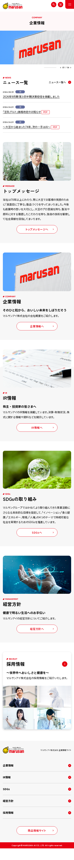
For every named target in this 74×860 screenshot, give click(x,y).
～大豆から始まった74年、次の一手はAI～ (26, 127)
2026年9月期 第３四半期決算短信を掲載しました (31, 96)
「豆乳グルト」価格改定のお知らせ (22, 112)
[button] (60, 67)
